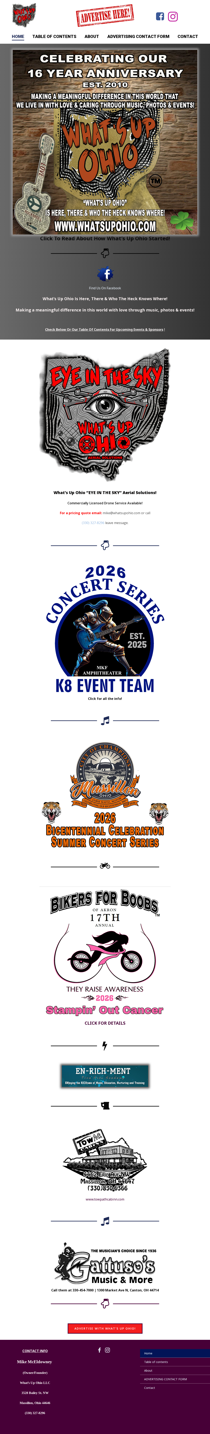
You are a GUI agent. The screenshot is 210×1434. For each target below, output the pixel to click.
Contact (188, 36)
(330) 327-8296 (93, 523)
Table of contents (54, 36)
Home (18, 36)
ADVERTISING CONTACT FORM (138, 36)
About (91, 36)
